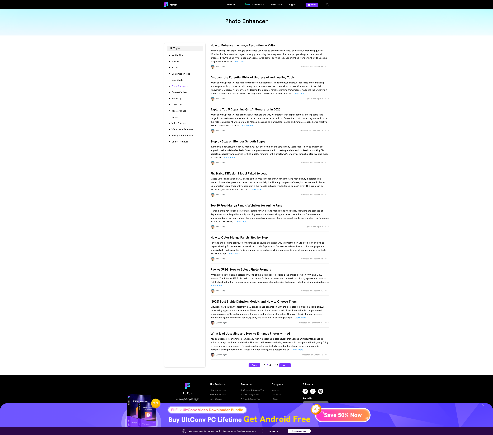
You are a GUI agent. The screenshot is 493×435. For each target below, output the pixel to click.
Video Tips (177, 98)
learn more (240, 61)
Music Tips (177, 104)
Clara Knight (221, 322)
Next (285, 365)
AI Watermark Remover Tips (252, 390)
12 (276, 365)
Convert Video (179, 92)
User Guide (177, 79)
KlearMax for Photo (218, 390)
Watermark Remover (182, 129)
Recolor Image (179, 110)
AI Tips (175, 67)
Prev (254, 365)
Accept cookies (299, 431)
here (254, 431)
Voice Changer (179, 123)
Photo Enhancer (180, 86)
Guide (175, 116)
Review (175, 61)
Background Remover (183, 135)
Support (293, 4)
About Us (275, 390)
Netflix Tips (177, 55)
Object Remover (180, 141)
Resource (275, 4)
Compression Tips (181, 73)
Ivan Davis (220, 66)
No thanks (273, 431)
